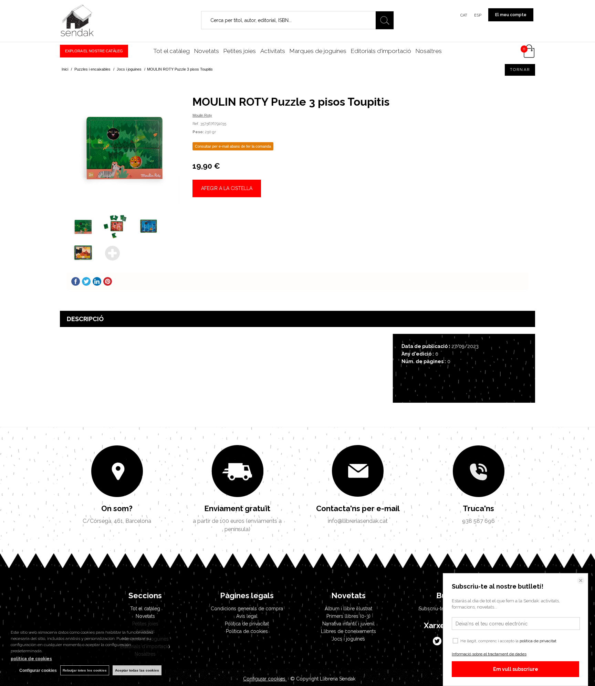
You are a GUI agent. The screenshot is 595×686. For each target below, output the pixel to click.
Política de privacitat (247, 623)
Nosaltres (429, 51)
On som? (117, 508)
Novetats (206, 51)
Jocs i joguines (348, 639)
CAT (463, 15)
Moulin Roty (202, 115)
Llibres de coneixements (348, 631)
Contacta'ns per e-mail (358, 508)
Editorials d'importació (381, 51)
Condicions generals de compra (247, 608)
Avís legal (247, 616)
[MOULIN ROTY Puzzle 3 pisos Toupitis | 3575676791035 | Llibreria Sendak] (124, 147)
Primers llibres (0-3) (348, 616)
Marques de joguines (318, 51)
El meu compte (510, 14)
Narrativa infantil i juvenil (348, 623)
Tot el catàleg (171, 51)
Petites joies (239, 51)
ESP (477, 15)
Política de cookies (247, 631)
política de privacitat (538, 640)
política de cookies (31, 658)
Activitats (272, 51)
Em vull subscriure (515, 669)
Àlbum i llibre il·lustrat (348, 608)
